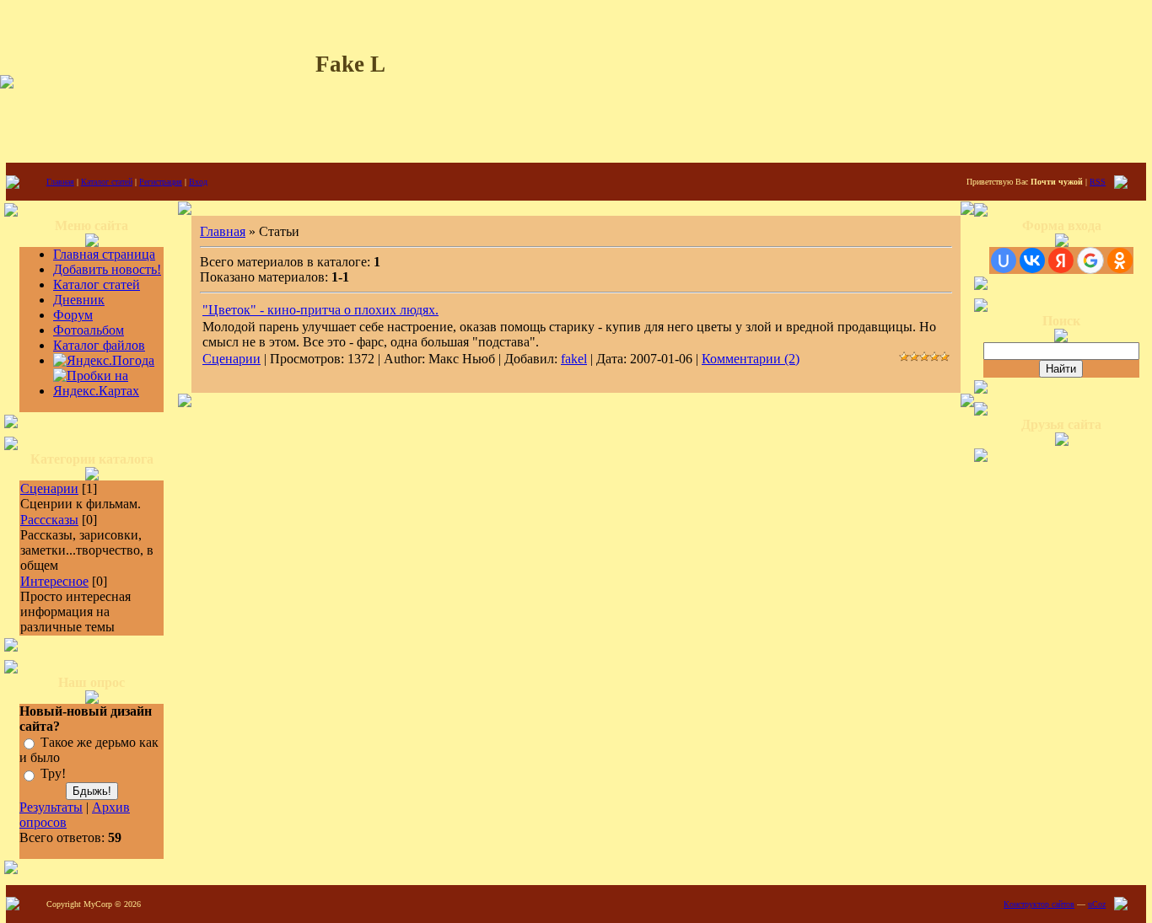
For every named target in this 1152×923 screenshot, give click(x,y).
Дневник (79, 299)
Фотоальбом (88, 330)
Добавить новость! (107, 269)
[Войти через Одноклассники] (1120, 260)
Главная (60, 181)
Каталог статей (106, 181)
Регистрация (160, 181)
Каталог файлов (99, 345)
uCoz (1097, 904)
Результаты (51, 807)
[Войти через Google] (1090, 260)
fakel (574, 358)
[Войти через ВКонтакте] (1032, 260)
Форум (73, 315)
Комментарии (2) (750, 358)
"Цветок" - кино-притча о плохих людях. (320, 310)
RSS (1098, 181)
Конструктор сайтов (1039, 904)
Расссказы (49, 519)
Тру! (53, 774)
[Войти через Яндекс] (1061, 260)
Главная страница (104, 254)
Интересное (54, 581)
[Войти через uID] (1003, 260)
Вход (198, 181)
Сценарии (49, 488)
